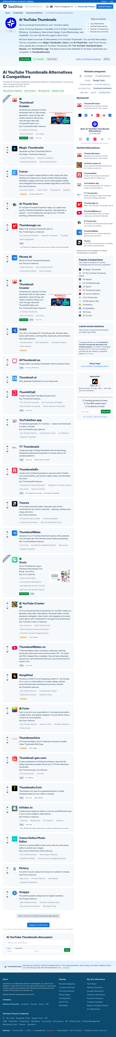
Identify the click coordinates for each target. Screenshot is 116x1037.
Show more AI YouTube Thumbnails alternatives (38, 916)
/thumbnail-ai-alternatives (15, 375)
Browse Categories (67, 984)
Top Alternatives (97, 23)
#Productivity (44, 91)
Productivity (24, 1021)
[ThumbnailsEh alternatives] (14, 470)
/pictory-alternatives (13, 865)
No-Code (10, 1018)
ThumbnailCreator (41, 52)
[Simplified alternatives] (14, 676)
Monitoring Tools (10, 1024)
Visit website (25, 59)
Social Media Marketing (102, 84)
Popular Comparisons (99, 29)
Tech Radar (92, 984)
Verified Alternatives (98, 26)
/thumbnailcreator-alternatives (17, 278)
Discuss (33, 1004)
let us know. (89, 353)
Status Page (52, 59)
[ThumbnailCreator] (14, 100)
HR (66, 1021)
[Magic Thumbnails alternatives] (14, 148)
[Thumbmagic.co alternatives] (14, 226)
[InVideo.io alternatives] (14, 808)
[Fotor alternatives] (14, 709)
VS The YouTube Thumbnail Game (92, 274)
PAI (14, 258)
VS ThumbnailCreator (91, 290)
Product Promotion (11, 1004)
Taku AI (94, 385)
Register (104, 1)
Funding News (65, 998)
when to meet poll (99, 1030)
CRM (5, 1021)
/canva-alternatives (13, 169)
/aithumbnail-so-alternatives (16, 357)
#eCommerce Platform (12, 91)
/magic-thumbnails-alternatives (18, 145)
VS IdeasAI (87, 279)
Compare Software (67, 987)
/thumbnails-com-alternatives (17, 785)
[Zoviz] (14, 559)
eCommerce (58, 1021)
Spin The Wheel (75, 1030)
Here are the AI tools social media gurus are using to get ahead (93, 331)
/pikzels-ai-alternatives (14, 254)
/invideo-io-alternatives (14, 805)
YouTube (93, 92)
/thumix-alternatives (13, 500)
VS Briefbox (87, 305)
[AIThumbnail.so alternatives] (14, 361)
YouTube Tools (104, 92)
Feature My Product (86, 6)
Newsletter (63, 1005)
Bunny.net (50, 1030)
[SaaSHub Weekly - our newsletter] (47, 6)
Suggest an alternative (38, 925)
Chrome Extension (66, 991)
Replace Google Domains (97, 1005)
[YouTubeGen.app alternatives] (14, 421)
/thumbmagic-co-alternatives (17, 222)
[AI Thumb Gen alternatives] (14, 204)
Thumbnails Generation (102, 88)
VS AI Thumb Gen (89, 297)
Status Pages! (64, 994)
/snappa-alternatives (13, 889)
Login (111, 1)
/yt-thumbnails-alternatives (16, 444)
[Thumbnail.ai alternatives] (14, 378)
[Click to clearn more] (58, 966)
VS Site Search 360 (90, 301)
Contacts (25, 1004)
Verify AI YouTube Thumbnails (88, 59)
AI (80, 76)
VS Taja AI (86, 286)
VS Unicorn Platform (91, 294)
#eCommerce (30, 91)
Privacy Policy (18, 1030)
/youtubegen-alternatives (15, 417)
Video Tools (83, 92)
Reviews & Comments (99, 32)
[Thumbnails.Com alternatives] (14, 788)
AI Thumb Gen (80, 42)
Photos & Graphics (86, 84)
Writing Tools (75, 1021)
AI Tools (87, 80)
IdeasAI (22, 49)
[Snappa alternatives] (14, 893)
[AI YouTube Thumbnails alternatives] (10, 23)
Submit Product (104, 6)
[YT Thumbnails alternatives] (14, 447)
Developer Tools (23, 1018)
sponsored (66, 968)
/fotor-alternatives (12, 706)
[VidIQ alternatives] (14, 330)
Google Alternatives (95, 991)
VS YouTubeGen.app (91, 283)
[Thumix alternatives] (14, 503)
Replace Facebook (95, 987)
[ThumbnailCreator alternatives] (14, 281)
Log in (8, 948)
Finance (22, 1024)
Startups (31, 1)
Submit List (63, 1002)
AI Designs (88, 76)
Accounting (46, 1021)
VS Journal (87, 315)
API (47, 1004)
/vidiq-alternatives (12, 327)
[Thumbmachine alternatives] (14, 738)
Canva (65, 42)
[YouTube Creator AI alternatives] (14, 604)
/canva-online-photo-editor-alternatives (21, 835)
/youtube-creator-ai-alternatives (18, 601)
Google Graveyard (95, 1002)
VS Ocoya (86, 312)
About (41, 1004)
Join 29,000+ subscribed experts (95, 417)
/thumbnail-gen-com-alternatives (19, 755)
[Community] (51, 6)
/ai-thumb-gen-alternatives (16, 201)
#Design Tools (58, 91)
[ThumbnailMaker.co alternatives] (14, 648)
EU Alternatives (94, 349)
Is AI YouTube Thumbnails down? (95, 366)
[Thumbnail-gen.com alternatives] (14, 759)
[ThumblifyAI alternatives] (14, 393)
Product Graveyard (95, 998)
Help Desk (13, 1021)
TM (14, 533)
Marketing (35, 1021)
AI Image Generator (102, 76)
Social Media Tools (84, 88)
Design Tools (99, 80)
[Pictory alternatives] (14, 869)
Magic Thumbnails (52, 42)
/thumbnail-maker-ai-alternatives (18, 644)
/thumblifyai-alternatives (15, 389)
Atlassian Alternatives (96, 994)
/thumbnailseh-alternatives (16, 467)
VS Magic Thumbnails (91, 269)
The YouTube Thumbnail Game (87, 46)
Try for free (23, 138)
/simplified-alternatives (14, 672)
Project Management (91, 1021)
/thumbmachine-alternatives (16, 735)
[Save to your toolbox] (10, 30)
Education (31, 1024)
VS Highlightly (88, 308)
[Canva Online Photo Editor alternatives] (14, 839)
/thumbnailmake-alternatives (17, 529)
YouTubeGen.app (40, 49)
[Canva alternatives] (14, 172)
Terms (28, 1030)
